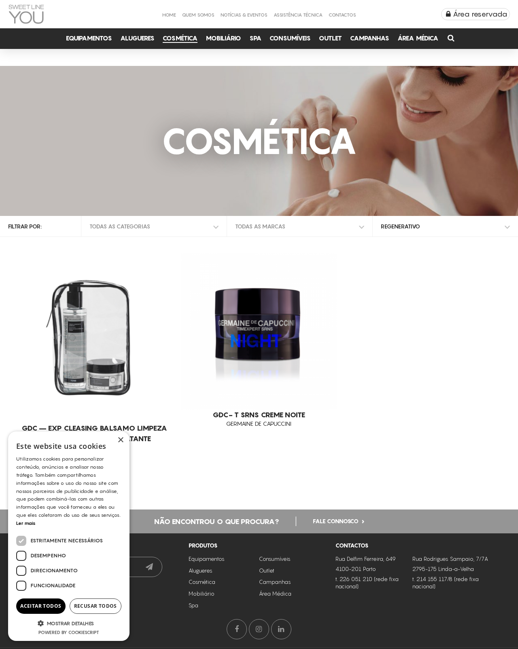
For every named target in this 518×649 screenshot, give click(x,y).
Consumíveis (290, 38)
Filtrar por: (25, 226)
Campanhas (369, 38)
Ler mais (26, 523)
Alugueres (137, 38)
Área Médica (417, 38)
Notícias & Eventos (244, 15)
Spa (255, 38)
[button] (68, 623)
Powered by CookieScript (68, 632)
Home (169, 15)
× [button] (120, 440)
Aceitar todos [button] (40, 605)
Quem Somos (198, 15)
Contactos (342, 15)
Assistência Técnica (298, 15)
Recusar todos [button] (95, 605)
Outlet (330, 38)
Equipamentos (89, 38)
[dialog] (69, 536)
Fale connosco (336, 520)
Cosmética (180, 38)
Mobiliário (223, 38)
